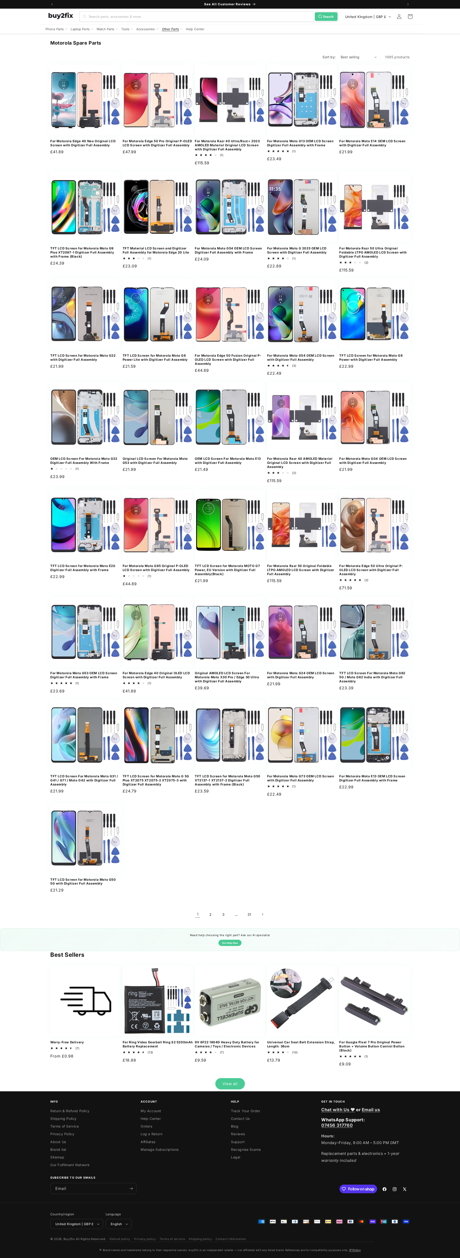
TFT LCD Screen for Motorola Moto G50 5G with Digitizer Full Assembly (83, 882)
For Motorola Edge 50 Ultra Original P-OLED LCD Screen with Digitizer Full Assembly (371, 570)
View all (230, 1083)
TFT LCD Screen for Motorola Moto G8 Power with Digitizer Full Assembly (370, 357)
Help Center (151, 1118)
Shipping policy (200, 1239)
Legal (235, 1157)
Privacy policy (145, 1239)
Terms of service (172, 1239)
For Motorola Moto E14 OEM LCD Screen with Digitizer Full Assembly (372, 143)
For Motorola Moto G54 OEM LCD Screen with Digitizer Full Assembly (300, 357)
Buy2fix (69, 1239)
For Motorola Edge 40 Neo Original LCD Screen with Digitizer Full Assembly (82, 143)
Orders (146, 1126)
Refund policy (120, 1239)
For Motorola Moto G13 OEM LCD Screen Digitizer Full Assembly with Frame (300, 143)
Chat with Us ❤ (338, 1109)
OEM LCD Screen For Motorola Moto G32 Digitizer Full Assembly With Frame (83, 461)
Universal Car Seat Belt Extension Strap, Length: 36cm (301, 1044)
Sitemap (57, 1157)
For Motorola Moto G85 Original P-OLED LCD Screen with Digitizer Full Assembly (156, 568)
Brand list (58, 1149)
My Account (151, 1111)
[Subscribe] (131, 1188)
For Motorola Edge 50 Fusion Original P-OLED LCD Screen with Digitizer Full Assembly (228, 360)
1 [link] (198, 914)
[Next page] (262, 914)
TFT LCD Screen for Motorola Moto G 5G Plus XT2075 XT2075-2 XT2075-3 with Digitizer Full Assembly (156, 780)
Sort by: (329, 57)
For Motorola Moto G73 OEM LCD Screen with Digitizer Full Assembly (300, 778)
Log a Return (151, 1134)
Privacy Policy (62, 1134)
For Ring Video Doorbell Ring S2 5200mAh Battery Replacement (158, 1044)
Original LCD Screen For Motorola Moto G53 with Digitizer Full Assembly (155, 461)
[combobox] (201, 17)
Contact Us (240, 1118)
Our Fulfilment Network (70, 1165)
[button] (410, 16)
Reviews (238, 1134)
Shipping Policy (63, 1118)
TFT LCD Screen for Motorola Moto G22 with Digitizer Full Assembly (83, 357)
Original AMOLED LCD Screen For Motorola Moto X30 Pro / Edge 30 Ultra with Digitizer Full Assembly (227, 677)
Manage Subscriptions (160, 1149)
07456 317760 (337, 1125)
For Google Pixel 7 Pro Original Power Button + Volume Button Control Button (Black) (371, 1046)
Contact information (231, 1239)
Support (238, 1142)
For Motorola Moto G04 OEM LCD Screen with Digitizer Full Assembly (373, 461)
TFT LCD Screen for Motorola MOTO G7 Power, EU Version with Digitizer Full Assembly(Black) (227, 570)
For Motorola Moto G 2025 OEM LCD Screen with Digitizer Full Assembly (297, 250)
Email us (371, 1109)
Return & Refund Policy (69, 1111)
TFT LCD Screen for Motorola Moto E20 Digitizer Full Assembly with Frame (82, 568)
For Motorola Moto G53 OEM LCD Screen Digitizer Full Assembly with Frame (83, 675)
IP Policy (355, 1250)
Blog (234, 1126)
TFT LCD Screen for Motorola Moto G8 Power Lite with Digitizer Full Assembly (155, 357)
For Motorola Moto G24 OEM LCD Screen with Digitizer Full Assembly (300, 675)
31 (249, 914)
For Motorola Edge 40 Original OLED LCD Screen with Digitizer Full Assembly (156, 675)
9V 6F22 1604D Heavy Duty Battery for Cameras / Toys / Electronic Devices (227, 1044)
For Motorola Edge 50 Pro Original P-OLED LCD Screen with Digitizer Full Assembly (157, 143)
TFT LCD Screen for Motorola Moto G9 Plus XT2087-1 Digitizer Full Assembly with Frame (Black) (82, 252)
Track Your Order (245, 1111)
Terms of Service (64, 1126)
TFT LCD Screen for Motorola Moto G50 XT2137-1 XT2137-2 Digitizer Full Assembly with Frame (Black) (227, 780)
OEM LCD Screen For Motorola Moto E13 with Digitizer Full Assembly (228, 461)
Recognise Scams (246, 1149)
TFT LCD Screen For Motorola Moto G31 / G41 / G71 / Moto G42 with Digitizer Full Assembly (84, 780)
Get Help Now (230, 943)
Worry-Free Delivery (67, 1042)
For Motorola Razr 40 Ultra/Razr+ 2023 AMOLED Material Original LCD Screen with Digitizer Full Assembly (227, 145)
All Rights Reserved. (91, 1239)
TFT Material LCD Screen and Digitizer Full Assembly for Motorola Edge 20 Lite (156, 250)
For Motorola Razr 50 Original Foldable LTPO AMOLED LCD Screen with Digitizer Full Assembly (300, 570)
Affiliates (148, 1142)
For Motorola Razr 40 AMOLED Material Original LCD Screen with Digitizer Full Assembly (300, 463)
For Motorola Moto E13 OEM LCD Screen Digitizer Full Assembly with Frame (372, 778)
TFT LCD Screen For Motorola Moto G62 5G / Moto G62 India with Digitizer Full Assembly (372, 677)
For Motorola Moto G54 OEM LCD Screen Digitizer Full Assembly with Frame (228, 250)
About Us (58, 1142)
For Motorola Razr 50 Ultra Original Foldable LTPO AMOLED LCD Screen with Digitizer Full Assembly (373, 252)
